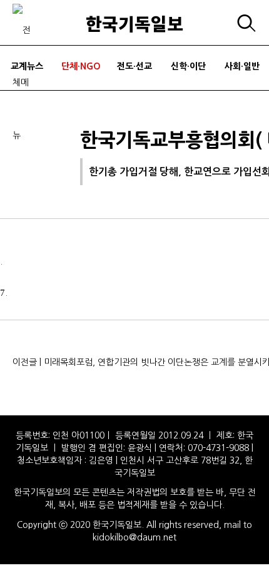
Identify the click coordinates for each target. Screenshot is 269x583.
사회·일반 (242, 66)
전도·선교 (134, 66)
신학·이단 (188, 66)
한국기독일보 (134, 23)
